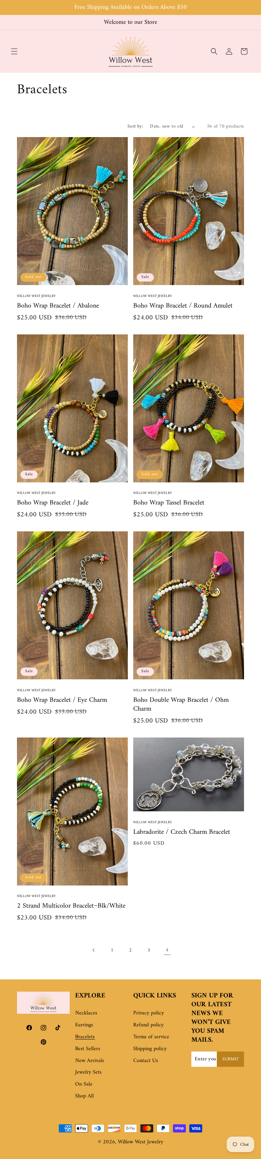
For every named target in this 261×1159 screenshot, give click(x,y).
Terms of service (151, 1037)
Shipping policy (150, 1049)
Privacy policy (148, 1013)
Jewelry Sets (88, 1072)
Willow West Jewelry (140, 1142)
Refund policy (148, 1025)
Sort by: (135, 126)
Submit (230, 1059)
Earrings (84, 1025)
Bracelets (85, 1037)
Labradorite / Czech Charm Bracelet (181, 832)
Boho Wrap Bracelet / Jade (52, 503)
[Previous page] (93, 950)
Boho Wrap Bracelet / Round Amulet (182, 306)
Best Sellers (87, 1049)
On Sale (83, 1084)
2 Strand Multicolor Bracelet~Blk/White (71, 906)
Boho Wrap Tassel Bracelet (168, 503)
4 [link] (167, 950)
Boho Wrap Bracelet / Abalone (58, 306)
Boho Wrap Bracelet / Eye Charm (62, 700)
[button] (14, 51)
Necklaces (86, 1013)
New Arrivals (89, 1060)
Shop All (84, 1096)
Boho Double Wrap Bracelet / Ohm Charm (181, 705)
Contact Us (145, 1060)
